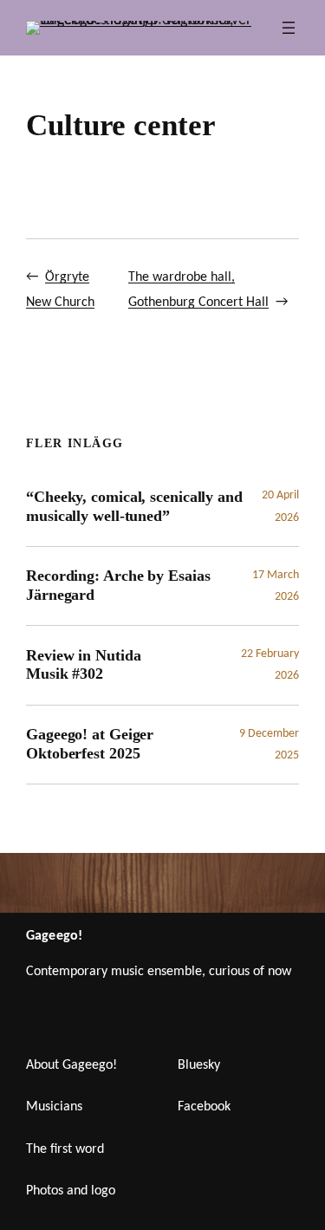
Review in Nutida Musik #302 (83, 665)
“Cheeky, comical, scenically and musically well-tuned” (134, 506)
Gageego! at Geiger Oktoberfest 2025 (89, 744)
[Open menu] (288, 27)
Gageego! (54, 936)
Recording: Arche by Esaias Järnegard (118, 585)
